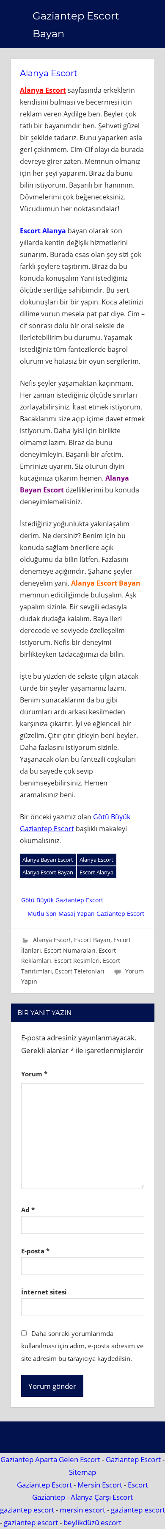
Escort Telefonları (79, 971)
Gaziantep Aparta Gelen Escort (50, 1459)
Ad (28, 1210)
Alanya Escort (43, 90)
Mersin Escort (99, 1485)
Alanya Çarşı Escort (102, 1497)
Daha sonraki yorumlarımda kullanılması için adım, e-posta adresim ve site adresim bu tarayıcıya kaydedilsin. (82, 1346)
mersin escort (82, 1510)
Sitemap (82, 1472)
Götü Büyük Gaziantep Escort (62, 900)
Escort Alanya (96, 872)
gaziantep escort (27, 1510)
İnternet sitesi (44, 1292)
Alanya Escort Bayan (47, 872)
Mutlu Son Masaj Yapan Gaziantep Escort (86, 914)
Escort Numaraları (70, 950)
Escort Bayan (92, 940)
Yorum (34, 1074)
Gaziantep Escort (133, 1459)
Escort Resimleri (77, 961)
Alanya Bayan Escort (47, 859)
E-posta (35, 1251)
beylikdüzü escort (92, 1522)
